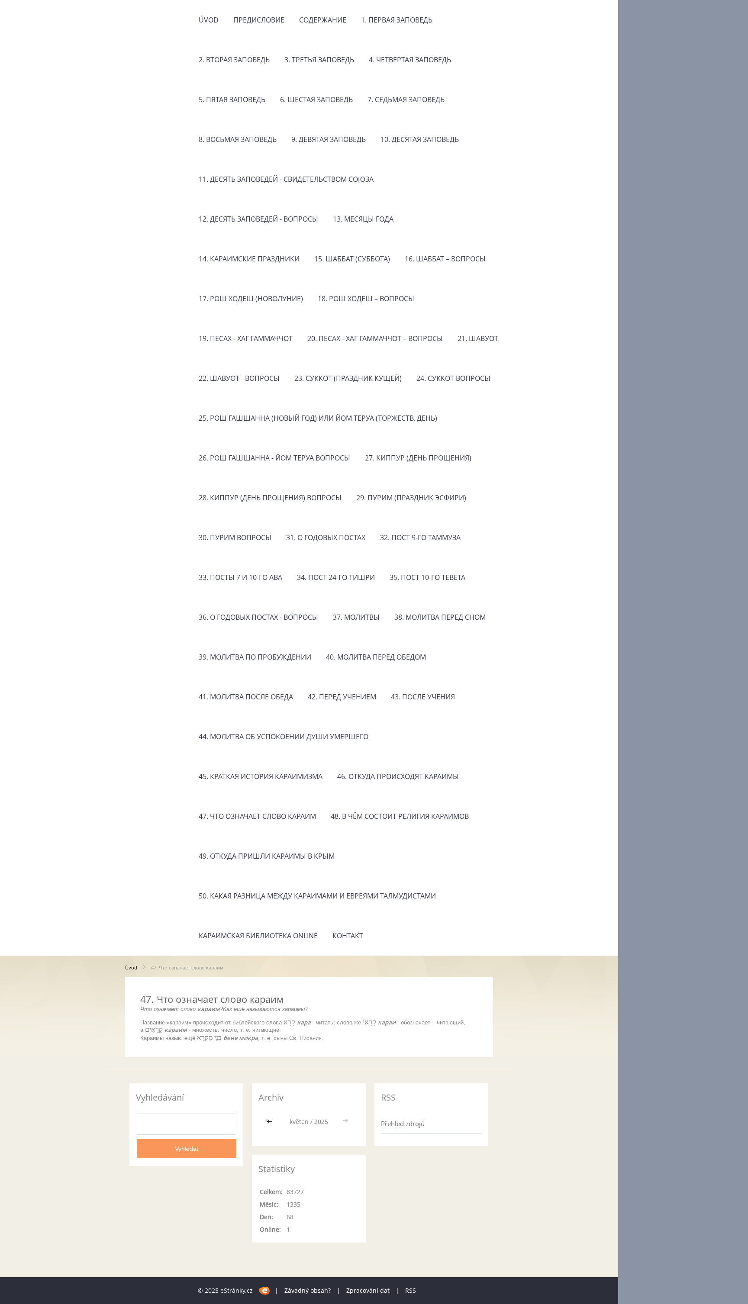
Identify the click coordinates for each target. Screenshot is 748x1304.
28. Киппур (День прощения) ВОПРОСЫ (270, 497)
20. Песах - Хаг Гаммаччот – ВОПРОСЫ (375, 338)
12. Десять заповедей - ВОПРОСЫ (258, 219)
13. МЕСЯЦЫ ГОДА (363, 219)
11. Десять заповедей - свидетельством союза (286, 179)
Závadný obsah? (307, 1290)
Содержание (322, 20)
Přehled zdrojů (403, 1123)
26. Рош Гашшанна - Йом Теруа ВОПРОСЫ (274, 458)
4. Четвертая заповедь (410, 59)
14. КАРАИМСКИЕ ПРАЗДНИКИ (249, 259)
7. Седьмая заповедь (406, 99)
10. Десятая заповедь (419, 139)
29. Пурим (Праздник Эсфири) (411, 497)
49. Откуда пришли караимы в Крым (267, 856)
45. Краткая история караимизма (260, 776)
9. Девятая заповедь (328, 139)
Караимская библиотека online (258, 935)
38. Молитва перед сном (440, 617)
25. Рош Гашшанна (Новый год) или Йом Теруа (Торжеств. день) (318, 418)
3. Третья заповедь (319, 59)
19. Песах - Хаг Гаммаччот (246, 338)
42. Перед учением (342, 697)
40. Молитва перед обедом (376, 657)
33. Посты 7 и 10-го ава (240, 577)
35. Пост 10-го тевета (427, 577)
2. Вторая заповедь (234, 59)
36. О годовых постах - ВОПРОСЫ (258, 617)
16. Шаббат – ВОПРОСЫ (445, 259)
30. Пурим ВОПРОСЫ (235, 537)
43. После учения (423, 697)
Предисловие (258, 20)
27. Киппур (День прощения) (418, 458)
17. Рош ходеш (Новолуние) (251, 298)
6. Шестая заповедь (316, 99)
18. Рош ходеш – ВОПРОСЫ (366, 298)
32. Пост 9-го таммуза (420, 537)
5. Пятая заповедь (232, 99)
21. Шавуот (478, 338)
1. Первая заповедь (396, 20)
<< (270, 1121)
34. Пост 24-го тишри (336, 577)
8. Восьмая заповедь (238, 139)
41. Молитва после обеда (246, 697)
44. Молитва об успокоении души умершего (283, 736)
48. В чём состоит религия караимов (400, 816)
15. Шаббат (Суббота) (352, 259)
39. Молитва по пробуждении (255, 657)
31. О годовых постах (325, 537)
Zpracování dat (368, 1290)
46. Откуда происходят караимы (398, 776)
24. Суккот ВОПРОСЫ (453, 378)
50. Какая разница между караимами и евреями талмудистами (317, 896)
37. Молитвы (356, 617)
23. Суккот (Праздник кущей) (348, 378)
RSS (410, 1290)
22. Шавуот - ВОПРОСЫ (239, 378)
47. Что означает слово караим (257, 816)
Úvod (209, 20)
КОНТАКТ (347, 935)
